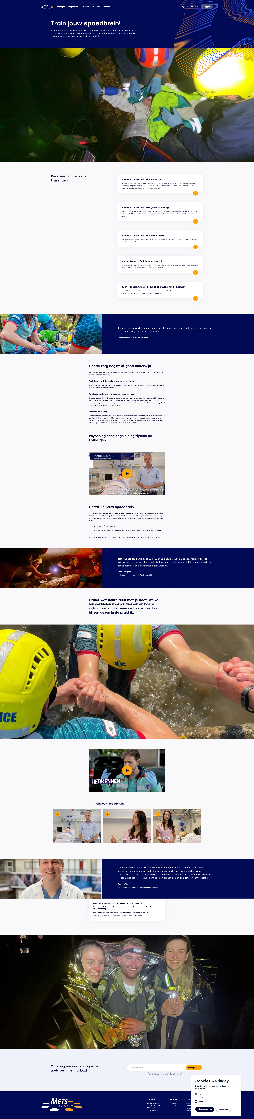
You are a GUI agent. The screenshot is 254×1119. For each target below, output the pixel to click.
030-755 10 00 (152, 1108)
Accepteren (223, 1109)
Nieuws (86, 7)
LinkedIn (173, 1105)
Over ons (96, 7)
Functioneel (203, 1094)
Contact (106, 7)
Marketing (202, 1101)
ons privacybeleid (175, 1075)
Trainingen (60, 7)
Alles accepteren (205, 1109)
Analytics (202, 1098)
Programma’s (73, 7)
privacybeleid (200, 1089)
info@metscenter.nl (154, 1110)
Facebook (173, 1103)
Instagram (173, 1108)
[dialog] (216, 1095)
